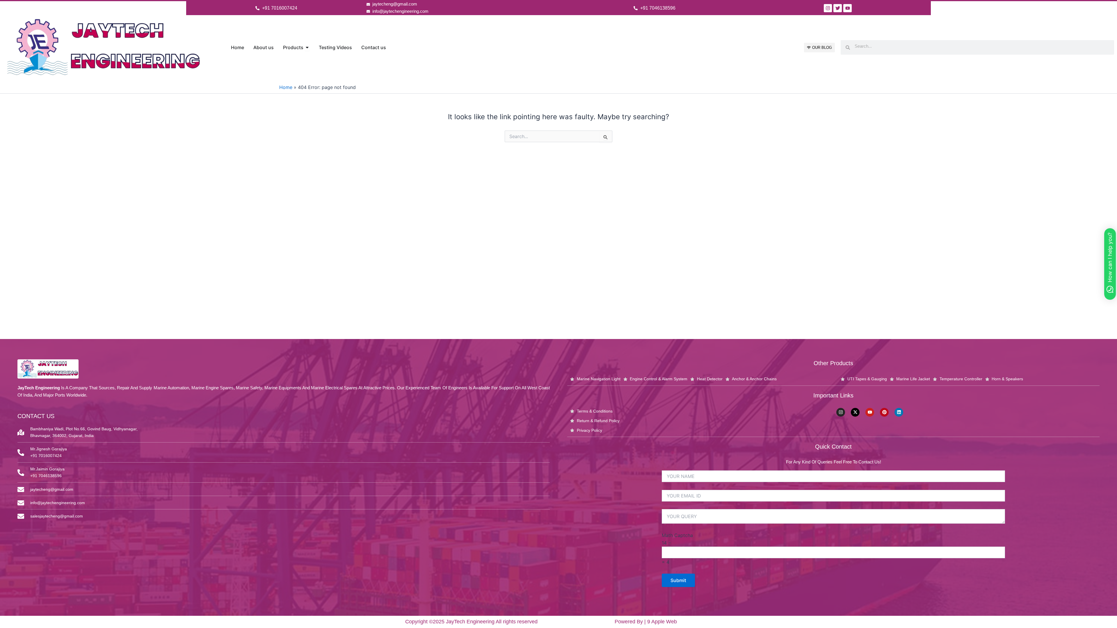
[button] (1110, 264)
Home (285, 87)
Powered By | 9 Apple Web (646, 622)
